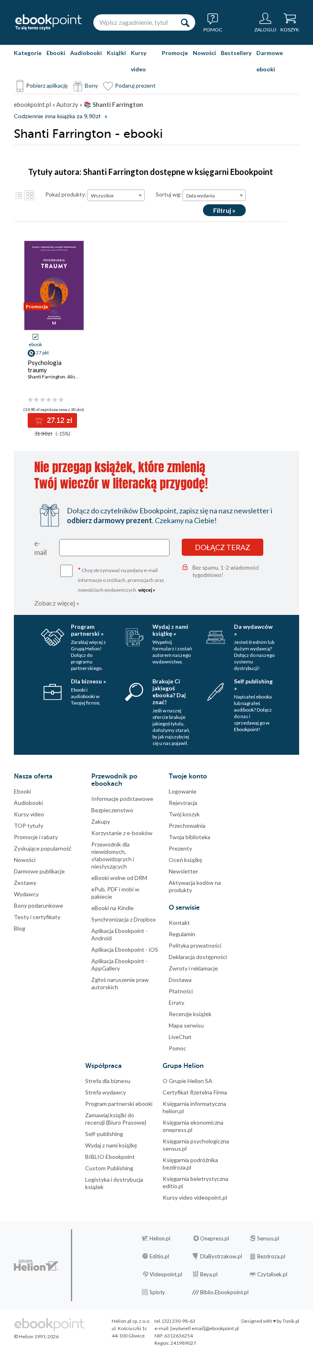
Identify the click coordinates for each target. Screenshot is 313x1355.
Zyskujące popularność (43, 848)
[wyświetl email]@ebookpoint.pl (204, 1328)
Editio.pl (159, 1256)
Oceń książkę (185, 859)
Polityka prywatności (195, 945)
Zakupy (100, 821)
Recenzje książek (190, 1013)
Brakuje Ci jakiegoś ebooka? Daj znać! (169, 691)
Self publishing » (253, 685)
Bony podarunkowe (38, 905)
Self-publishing (104, 1133)
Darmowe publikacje (39, 871)
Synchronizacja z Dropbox (123, 919)
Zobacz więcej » (56, 603)
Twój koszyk (184, 814)
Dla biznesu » (88, 681)
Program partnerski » (87, 630)
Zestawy (25, 882)
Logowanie (182, 791)
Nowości (204, 52)
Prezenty (180, 848)
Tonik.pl (290, 1321)
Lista (19, 195)
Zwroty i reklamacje (193, 968)
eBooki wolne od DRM (119, 877)
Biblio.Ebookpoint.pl (224, 1292)
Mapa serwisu (186, 1025)
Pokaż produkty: (65, 194)
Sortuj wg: (169, 194)
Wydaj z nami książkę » (170, 630)
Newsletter (183, 871)
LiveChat (180, 1036)
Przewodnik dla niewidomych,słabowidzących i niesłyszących (112, 855)
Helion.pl (160, 1238)
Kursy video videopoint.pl (195, 1197)
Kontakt (179, 922)
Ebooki (55, 52)
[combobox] (116, 195)
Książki (116, 52)
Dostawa (180, 979)
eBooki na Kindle (112, 907)
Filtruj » (224, 210)
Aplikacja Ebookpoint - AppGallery (119, 964)
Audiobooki (86, 52)
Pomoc (177, 1048)
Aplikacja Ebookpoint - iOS (124, 949)
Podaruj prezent (135, 85)
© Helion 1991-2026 (36, 1336)
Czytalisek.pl (272, 1274)
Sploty (157, 1292)
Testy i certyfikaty (37, 916)
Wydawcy (26, 894)
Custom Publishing (109, 1168)
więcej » (146, 590)
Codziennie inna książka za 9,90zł (57, 116)
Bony (91, 85)
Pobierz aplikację (47, 85)
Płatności (181, 991)
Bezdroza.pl (271, 1256)
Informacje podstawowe (122, 798)
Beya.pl (209, 1274)
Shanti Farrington (46, 377)
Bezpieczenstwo (112, 810)
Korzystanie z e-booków (121, 832)
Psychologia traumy (45, 366)
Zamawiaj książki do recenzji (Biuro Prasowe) (115, 1119)
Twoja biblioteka (189, 836)
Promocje (175, 52)
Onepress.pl (214, 1238)
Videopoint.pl (166, 1274)
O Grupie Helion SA (187, 1080)
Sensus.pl (268, 1238)
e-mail (40, 548)
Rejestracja (183, 802)
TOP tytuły (28, 825)
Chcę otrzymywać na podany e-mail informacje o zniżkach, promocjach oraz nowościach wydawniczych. (121, 579)
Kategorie (28, 52)
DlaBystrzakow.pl (221, 1256)
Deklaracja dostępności (198, 956)
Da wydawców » (253, 630)
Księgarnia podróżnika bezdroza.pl (190, 1163)
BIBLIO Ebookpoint (110, 1156)
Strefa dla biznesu (107, 1080)
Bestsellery (236, 52)
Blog (19, 928)
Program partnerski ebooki (118, 1103)
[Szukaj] (185, 22)
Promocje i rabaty (36, 836)
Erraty (176, 1002)
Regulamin (182, 934)
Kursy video (138, 61)
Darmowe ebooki (269, 61)
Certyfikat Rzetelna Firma (195, 1092)
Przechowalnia (187, 825)
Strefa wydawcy (105, 1092)
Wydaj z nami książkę (111, 1145)
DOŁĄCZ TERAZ (222, 547)
